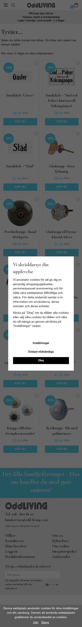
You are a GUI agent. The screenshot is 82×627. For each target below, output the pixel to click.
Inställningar (41, 343)
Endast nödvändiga (41, 351)
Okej (41, 360)
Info (35, 622)
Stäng (45, 622)
